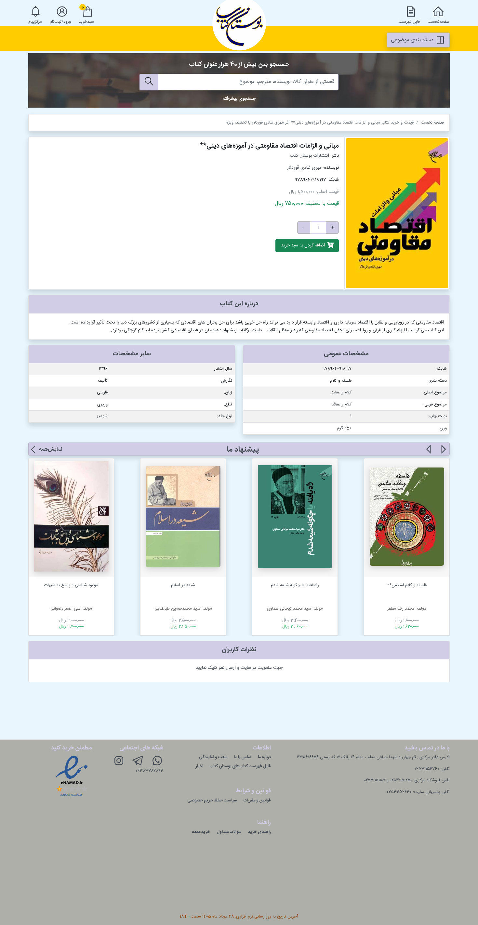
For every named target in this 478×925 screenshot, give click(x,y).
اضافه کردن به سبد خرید (303, 246)
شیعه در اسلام (183, 585)
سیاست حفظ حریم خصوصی (212, 800)
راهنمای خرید (259, 832)
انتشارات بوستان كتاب (309, 156)
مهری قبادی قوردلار (304, 168)
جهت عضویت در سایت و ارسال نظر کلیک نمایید (239, 668)
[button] (443, 452)
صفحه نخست (432, 122)
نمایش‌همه (50, 449)
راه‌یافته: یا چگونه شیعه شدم (295, 585)
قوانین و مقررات (257, 800)
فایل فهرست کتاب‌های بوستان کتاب (240, 766)
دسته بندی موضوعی (413, 40)
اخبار (199, 766)
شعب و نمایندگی (213, 757)
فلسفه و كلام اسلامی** (407, 585)
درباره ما (264, 757)
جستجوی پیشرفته (239, 99)
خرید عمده (201, 832)
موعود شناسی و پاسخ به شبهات (71, 585)
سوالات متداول (229, 832)
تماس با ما (242, 757)
